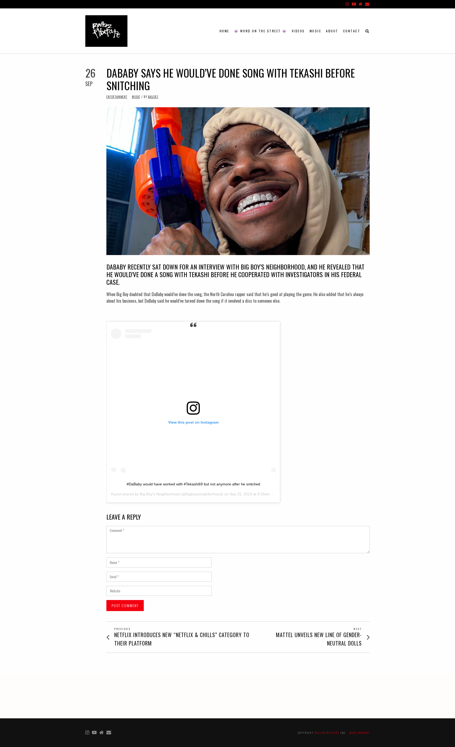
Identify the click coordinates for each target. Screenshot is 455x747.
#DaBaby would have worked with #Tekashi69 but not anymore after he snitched (193, 484)
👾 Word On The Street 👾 (260, 31)
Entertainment (116, 97)
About (332, 31)
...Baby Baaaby (358, 733)
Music (316, 31)
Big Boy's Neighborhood (160, 494)
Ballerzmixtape (327, 733)
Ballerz (153, 97)
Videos (298, 31)
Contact (351, 31)
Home (224, 31)
